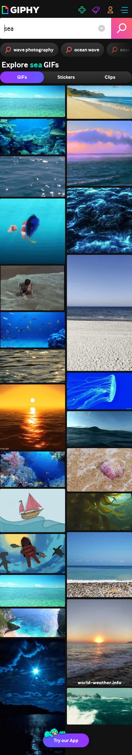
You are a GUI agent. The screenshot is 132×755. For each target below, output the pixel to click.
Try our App (66, 740)
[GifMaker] (82, 10)
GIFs (22, 77)
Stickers (66, 77)
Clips (110, 77)
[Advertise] (96, 10)
